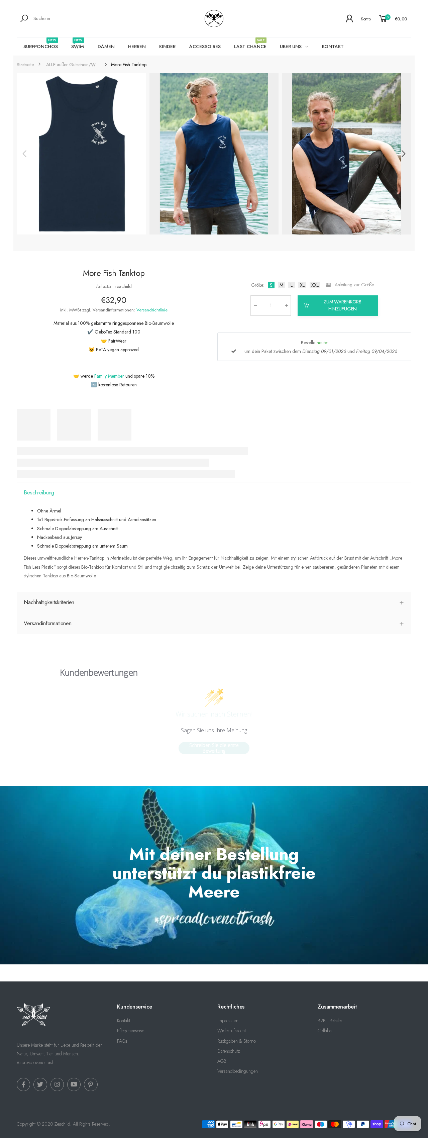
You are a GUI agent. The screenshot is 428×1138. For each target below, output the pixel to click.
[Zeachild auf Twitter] (40, 1084)
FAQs (122, 1041)
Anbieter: (105, 286)
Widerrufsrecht (231, 1030)
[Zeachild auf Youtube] (74, 1084)
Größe (257, 285)
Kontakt (123, 1020)
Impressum (227, 1020)
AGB (221, 1061)
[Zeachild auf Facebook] (23, 1084)
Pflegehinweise (130, 1030)
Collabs (325, 1030)
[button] (403, 153)
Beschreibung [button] (39, 492)
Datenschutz (228, 1051)
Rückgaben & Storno (236, 1041)
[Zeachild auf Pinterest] (90, 1084)
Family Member (109, 375)
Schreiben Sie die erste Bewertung (214, 748)
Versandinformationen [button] (48, 623)
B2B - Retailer (330, 1020)
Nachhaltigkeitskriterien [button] (49, 602)
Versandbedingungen (237, 1071)
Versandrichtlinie (152, 309)
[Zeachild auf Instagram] (57, 1084)
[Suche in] (25, 18)
